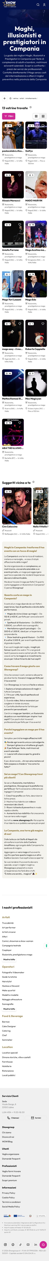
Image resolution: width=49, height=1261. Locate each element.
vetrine (15, 98)
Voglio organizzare (10, 1154)
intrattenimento (30, 98)
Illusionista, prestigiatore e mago (17, 954)
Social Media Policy (11, 1206)
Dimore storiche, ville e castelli (16, 1057)
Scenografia (7, 1004)
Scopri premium (9, 1180)
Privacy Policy (8, 1193)
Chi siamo (6, 1132)
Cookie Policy (8, 1197)
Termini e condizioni (11, 1202)
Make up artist (8, 990)
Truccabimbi (8, 923)
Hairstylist (7, 981)
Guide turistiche (9, 977)
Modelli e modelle (10, 995)
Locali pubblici (8, 1075)
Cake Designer (9, 1026)
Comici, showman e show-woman (17, 941)
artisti (22, 98)
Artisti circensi (9, 932)
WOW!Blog (7, 1141)
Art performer (9, 927)
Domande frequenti (11, 1158)
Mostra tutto (9, 959)
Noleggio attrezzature (12, 999)
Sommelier (7, 1040)
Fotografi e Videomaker (13, 972)
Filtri (10, 116)
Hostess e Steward (10, 986)
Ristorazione (8, 1070)
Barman (6, 1021)
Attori (4, 936)
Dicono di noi (8, 1137)
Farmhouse (7, 1061)
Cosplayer (7, 950)
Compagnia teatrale (11, 945)
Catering (6, 1030)
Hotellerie (6, 1066)
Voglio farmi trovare (11, 1171)
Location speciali (10, 1052)
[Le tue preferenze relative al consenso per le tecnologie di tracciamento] (46, 945)
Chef (4, 1035)
